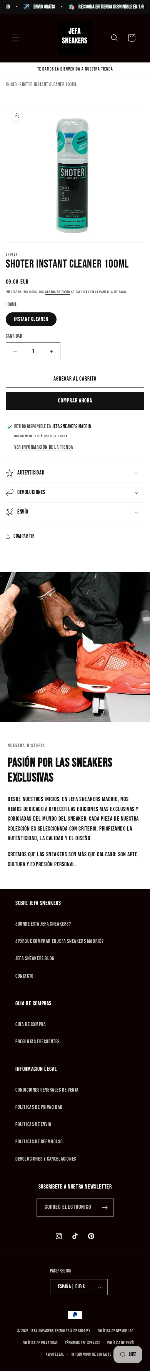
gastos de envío (57, 292)
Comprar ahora (75, 400)
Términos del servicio (82, 1342)
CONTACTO (24, 976)
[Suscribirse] (105, 1208)
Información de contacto (92, 1354)
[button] (15, 38)
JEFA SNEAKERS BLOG (34, 958)
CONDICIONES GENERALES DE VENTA (47, 1090)
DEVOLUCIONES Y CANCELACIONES (45, 1159)
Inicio (11, 85)
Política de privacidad (40, 1342)
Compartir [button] (24, 536)
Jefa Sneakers (42, 1330)
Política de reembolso (115, 1330)
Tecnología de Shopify (72, 1330)
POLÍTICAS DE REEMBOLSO (39, 1141)
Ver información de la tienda (43, 447)
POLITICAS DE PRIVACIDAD (39, 1107)
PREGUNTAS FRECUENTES (37, 1041)
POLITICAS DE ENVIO (33, 1124)
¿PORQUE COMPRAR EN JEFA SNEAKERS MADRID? (59, 941)
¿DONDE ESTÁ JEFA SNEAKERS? (43, 924)
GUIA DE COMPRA (30, 1024)
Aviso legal (55, 1354)
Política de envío (121, 1342)
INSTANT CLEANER (31, 319)
